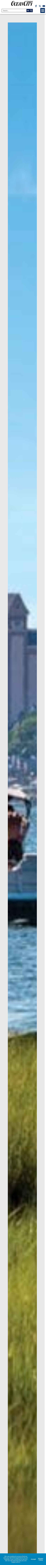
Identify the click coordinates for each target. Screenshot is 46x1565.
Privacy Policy (40, 1559)
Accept (33, 1559)
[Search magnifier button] (31, 10)
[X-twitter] (40, 6)
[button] (42, 10)
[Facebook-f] (36, 6)
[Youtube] (44, 6)
